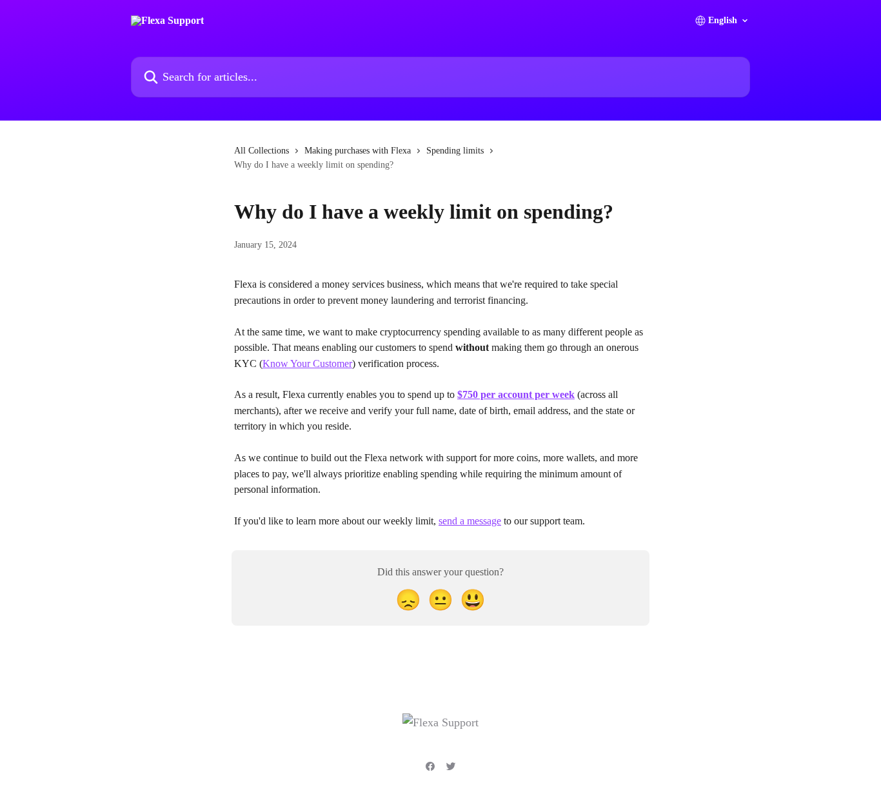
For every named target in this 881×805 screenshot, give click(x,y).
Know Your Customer (307, 363)
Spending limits (455, 150)
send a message (470, 520)
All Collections (261, 150)
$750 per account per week (516, 394)
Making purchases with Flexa (357, 150)
